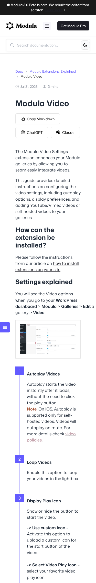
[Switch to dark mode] (85, 45)
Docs (19, 71)
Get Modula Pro (73, 25)
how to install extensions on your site (47, 266)
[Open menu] (47, 26)
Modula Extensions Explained (52, 71)
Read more (54, 9)
